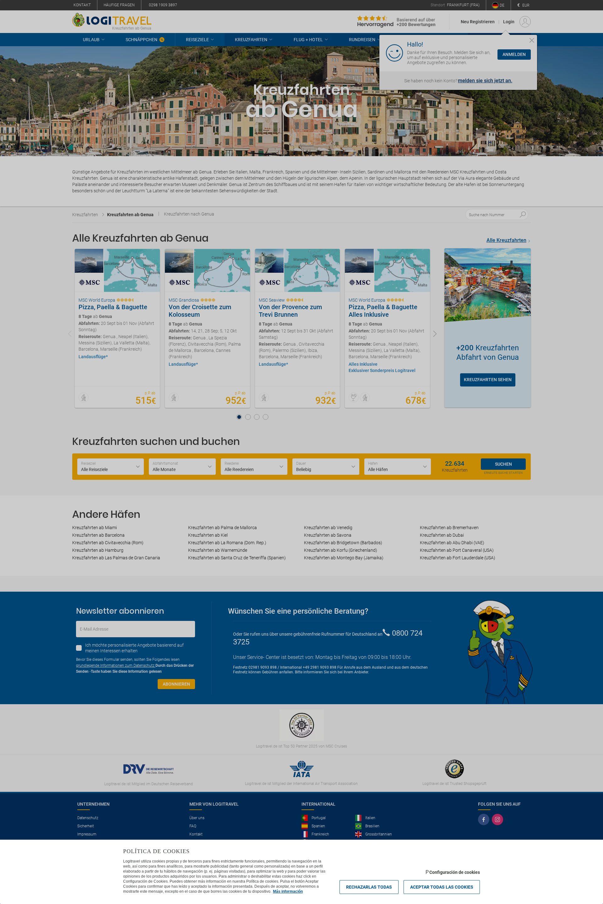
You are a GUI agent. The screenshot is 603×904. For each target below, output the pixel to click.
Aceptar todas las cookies (441, 887)
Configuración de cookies (454, 872)
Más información (288, 891)
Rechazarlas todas (369, 887)
